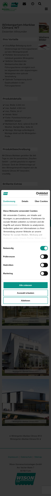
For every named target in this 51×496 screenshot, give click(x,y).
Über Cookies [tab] (41, 201)
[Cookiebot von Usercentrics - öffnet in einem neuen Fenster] (36, 193)
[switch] (44, 256)
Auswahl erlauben (25, 293)
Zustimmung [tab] (9, 201)
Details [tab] (25, 201)
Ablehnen (25, 300)
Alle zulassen (25, 285)
